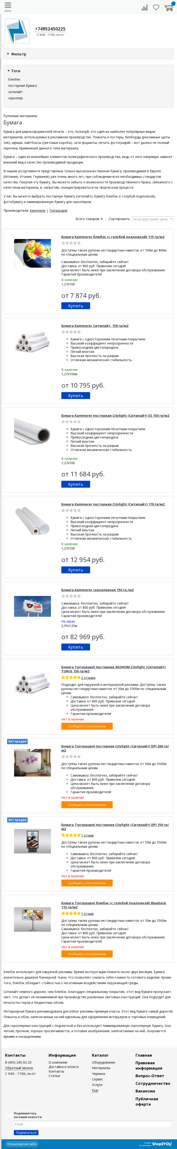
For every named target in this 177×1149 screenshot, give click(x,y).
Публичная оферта (147, 1101)
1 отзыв (87, 835)
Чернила (98, 1073)
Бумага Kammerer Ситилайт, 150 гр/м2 (94, 326)
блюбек (14, 79)
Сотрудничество (153, 1083)
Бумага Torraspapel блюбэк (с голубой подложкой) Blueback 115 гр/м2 (113, 905)
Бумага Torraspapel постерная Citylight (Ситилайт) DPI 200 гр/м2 (115, 748)
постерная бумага (22, 85)
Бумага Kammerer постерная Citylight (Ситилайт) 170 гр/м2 (113, 504)
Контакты (15, 1055)
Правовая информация (149, 1065)
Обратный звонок (19, 1068)
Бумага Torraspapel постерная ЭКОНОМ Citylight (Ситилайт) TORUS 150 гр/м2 (113, 669)
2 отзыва (88, 677)
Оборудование (103, 1062)
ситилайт (15, 92)
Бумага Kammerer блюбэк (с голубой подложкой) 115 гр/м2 (112, 237)
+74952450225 (50, 29)
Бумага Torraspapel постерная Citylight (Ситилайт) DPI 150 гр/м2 (115, 826)
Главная (144, 1055)
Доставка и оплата (64, 1066)
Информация (62, 1055)
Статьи (54, 1075)
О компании (58, 1062)
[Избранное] (156, 7)
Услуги (97, 1084)
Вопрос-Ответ (150, 1075)
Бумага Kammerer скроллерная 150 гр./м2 (97, 590)
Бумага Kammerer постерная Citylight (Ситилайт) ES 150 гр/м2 (115, 415)
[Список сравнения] (144, 7)
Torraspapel (58, 210)
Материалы (101, 1068)
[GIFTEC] (17, 31)
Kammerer (38, 210)
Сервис (97, 1079)
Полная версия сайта (21, 1144)
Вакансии (145, 1091)
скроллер (15, 98)
